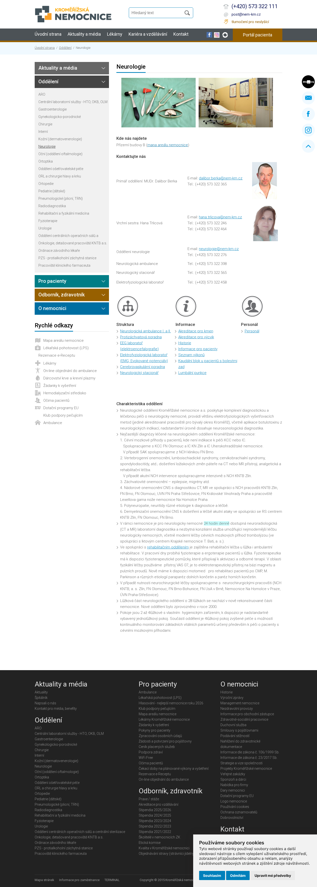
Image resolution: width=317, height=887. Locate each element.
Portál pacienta (257, 34)
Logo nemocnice (233, 801)
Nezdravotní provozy (236, 709)
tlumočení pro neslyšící (250, 22)
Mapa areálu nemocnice (63, 340)
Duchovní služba (233, 725)
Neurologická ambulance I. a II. (145, 331)
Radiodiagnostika (52, 206)
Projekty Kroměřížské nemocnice (246, 769)
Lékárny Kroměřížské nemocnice (164, 719)
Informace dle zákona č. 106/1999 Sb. (249, 752)
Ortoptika (45, 161)
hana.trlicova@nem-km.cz (220, 217)
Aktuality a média (84, 34)
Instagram (308, 130)
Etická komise (149, 843)
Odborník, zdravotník (61, 295)
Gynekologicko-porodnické (59, 117)
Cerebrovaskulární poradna (142, 367)
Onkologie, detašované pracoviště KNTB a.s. (72, 243)
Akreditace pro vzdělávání (158, 804)
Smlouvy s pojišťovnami (239, 730)
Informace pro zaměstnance (79, 880)
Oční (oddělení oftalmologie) (60, 154)
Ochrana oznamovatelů (238, 812)
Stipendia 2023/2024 (155, 821)
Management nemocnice (239, 703)
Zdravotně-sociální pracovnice (244, 719)
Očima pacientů (56, 400)
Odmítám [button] (238, 875)
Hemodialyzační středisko (64, 393)
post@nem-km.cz (246, 14)
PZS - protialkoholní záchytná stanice (67, 258)
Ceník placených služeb (157, 747)
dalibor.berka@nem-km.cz (220, 178)
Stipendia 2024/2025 (155, 815)
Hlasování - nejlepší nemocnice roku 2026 (171, 703)
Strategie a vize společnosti (241, 763)
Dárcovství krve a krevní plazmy (69, 378)
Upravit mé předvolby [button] (273, 875)
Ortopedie (45, 184)
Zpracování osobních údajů (160, 736)
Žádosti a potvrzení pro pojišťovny (165, 741)
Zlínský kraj (308, 81)
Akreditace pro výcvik (196, 337)
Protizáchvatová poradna (141, 337)
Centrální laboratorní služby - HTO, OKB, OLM (72, 102)
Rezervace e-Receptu (56, 355)
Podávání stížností (234, 736)
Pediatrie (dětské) (51, 191)
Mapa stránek (44, 880)
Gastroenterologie (52, 109)
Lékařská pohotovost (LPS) (66, 348)
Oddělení (65, 48)
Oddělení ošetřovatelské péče (60, 169)
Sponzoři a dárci (233, 779)
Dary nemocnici (232, 790)
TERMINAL (112, 880)
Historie (184, 343)
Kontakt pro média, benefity (56, 709)
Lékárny (114, 34)
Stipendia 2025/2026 (155, 810)
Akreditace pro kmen (195, 331)
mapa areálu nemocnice (167, 145)
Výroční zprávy (231, 698)
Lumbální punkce (192, 373)
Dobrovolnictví (231, 818)
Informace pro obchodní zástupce (247, 714)
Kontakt (180, 34)
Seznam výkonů (191, 355)
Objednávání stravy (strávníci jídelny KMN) (171, 854)
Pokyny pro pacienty (154, 730)
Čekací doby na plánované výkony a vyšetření (174, 769)
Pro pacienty (52, 281)
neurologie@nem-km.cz (219, 249)
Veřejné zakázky (232, 774)
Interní (43, 132)
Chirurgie (45, 124)
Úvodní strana (48, 34)
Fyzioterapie (47, 221)
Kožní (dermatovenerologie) (60, 139)
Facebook (308, 114)
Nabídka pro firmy (234, 785)
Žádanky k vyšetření (59, 385)
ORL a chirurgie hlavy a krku (59, 176)
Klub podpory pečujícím (63, 415)
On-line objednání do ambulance (70, 371)
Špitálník (41, 698)
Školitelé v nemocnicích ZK (159, 837)
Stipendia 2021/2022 (155, 832)
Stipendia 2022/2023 (155, 826)
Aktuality (41, 692)
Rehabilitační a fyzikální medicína (63, 213)
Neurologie (46, 146)
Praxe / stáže (149, 799)
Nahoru (308, 146)
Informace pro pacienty (197, 349)
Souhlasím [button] (212, 875)
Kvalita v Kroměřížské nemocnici (164, 848)
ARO (41, 94)
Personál (252, 331)
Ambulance (52, 423)
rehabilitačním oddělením (168, 547)
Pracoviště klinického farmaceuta (64, 265)
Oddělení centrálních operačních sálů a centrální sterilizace (68, 236)
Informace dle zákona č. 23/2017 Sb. (248, 758)
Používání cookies (234, 807)
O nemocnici (52, 308)
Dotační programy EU (61, 408)
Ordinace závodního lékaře (59, 251)
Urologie (45, 228)
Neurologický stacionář (139, 373)
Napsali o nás (45, 703)
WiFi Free (146, 758)
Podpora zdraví (151, 752)
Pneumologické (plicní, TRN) (60, 198)
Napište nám (308, 97)
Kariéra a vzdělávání (148, 34)
